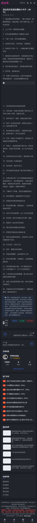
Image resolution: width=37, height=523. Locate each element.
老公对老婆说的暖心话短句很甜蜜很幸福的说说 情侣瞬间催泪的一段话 (23, 446)
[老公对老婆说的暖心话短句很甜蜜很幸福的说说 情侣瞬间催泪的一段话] (7, 447)
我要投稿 (6, 481)
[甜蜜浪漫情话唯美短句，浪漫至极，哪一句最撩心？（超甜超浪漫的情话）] (7, 440)
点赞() (31, 321)
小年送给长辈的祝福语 (18, 452)
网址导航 (6, 491)
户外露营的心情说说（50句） (16, 385)
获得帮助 (6, 488)
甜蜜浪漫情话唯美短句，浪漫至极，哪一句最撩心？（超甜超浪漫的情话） (23, 440)
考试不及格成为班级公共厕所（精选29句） (20, 381)
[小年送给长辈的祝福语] (7, 454)
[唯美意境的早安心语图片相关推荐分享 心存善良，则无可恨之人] (7, 433)
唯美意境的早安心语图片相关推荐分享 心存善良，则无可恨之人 (23, 432)
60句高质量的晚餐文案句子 (15, 407)
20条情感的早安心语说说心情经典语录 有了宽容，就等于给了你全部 (23, 467)
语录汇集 (6, 15)
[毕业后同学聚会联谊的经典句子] (7, 461)
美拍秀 (17, 514)
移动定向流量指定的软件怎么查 (16, 402)
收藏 (23, 321)
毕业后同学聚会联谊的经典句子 (21, 459)
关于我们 (6, 495)
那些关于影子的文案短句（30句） (17, 411)
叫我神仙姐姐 (6, 322)
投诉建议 (6, 485)
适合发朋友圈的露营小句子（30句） (18, 390)
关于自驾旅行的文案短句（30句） (17, 398)
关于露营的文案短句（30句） (16, 394)
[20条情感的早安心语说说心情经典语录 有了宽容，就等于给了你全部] (7, 467)
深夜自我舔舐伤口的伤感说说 (16, 415)
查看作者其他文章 (18, 369)
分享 (15, 321)
